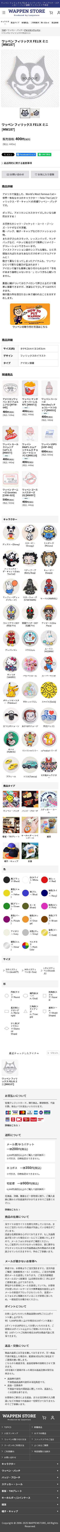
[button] (4, 13)
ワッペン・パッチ (11, 1470)
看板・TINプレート (12, 1491)
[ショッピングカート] (51, 13)
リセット (54, 1052)
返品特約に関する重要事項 (18, 163)
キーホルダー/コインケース (16, 1497)
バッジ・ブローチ (11, 1477)
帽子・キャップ (10, 1511)
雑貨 (4, 1504)
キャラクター (9, 1463)
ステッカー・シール (12, 1484)
